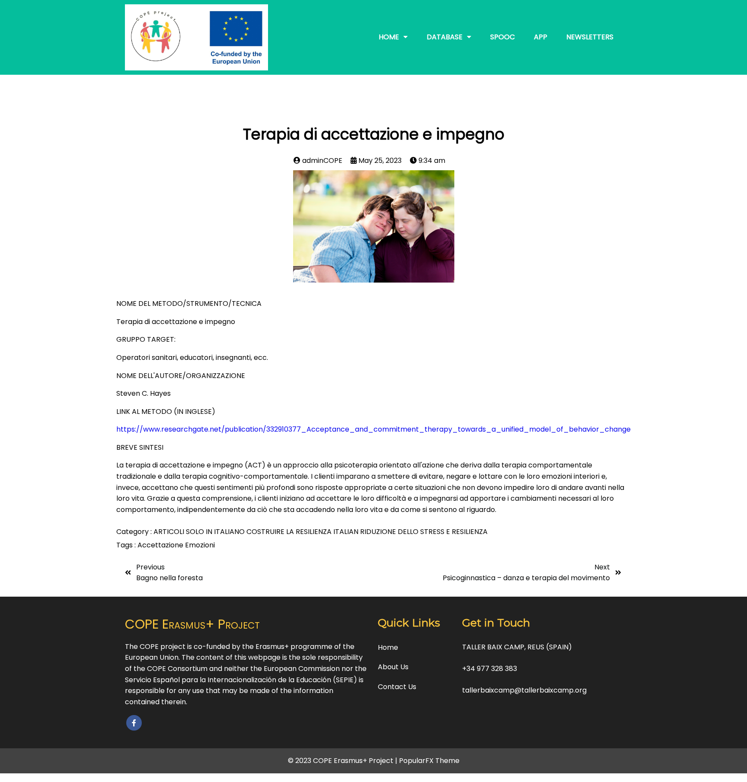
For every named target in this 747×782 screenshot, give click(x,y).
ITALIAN (346, 532)
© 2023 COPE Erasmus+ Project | (343, 761)
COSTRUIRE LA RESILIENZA (289, 532)
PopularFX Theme (429, 761)
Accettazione (161, 545)
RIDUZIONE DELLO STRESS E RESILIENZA (424, 532)
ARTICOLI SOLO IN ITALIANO (199, 532)
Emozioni (200, 545)
